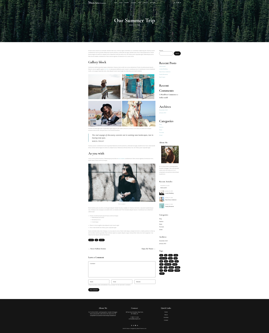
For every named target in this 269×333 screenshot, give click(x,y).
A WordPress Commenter (167, 95)
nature (171, 261)
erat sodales (121, 158)
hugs (175, 258)
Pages (120, 2)
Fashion (161, 127)
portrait (174, 264)
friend (170, 258)
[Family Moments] (161, 205)
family (175, 255)
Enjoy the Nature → (148, 249)
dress (170, 255)
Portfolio (166, 317)
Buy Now (152, 2)
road (166, 267)
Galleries (133, 2)
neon (176, 261)
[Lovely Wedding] (161, 192)
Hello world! (162, 66)
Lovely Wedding (163, 69)
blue (161, 255)
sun (161, 270)
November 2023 (163, 110)
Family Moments (163, 74)
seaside (171, 267)
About (166, 315)
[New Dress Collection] (161, 199)
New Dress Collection (164, 72)
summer (91, 240)
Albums (127, 2)
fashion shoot (163, 258)
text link (106, 69)
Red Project (162, 77)
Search (161, 50)
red (161, 267)
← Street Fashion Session (97, 249)
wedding (177, 270)
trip (96, 240)
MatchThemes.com (141, 328)
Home (115, 2)
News (139, 25)
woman (162, 273)
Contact (145, 2)
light (161, 261)
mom (166, 261)
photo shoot (167, 264)
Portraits (161, 132)
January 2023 (162, 113)
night (161, 264)
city (165, 255)
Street (160, 135)
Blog (139, 2)
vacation (102, 240)
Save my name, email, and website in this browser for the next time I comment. (110, 285)
